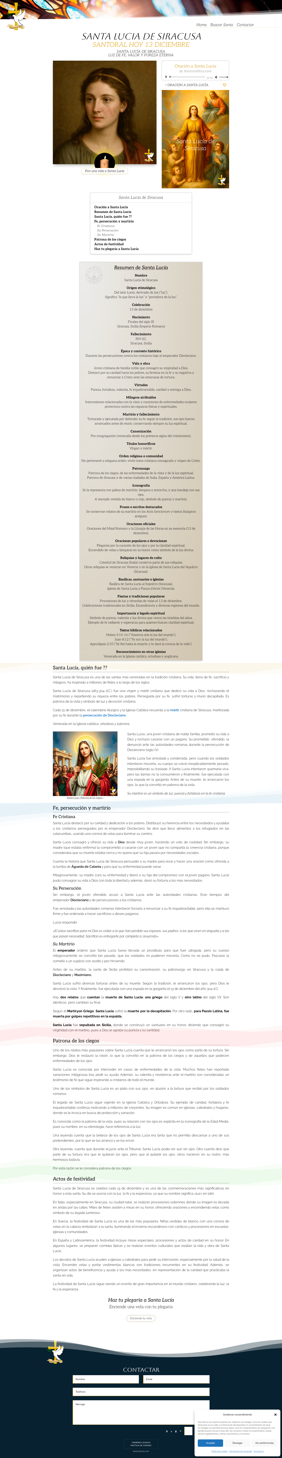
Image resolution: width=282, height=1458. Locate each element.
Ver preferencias (264, 1443)
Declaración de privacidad (240, 1451)
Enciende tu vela (141, 1318)
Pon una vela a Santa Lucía (104, 171)
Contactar (245, 25)
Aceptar (210, 1443)
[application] (195, 77)
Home (201, 25)
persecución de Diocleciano (104, 715)
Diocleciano (79, 900)
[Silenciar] (216, 77)
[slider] (222, 77)
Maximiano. (83, 975)
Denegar (237, 1443)
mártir (174, 710)
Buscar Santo (221, 25)
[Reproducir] (166, 76)
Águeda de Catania (86, 867)
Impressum (259, 1451)
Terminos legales (141, 1442)
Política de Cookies (141, 1445)
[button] (275, 1414)
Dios (121, 842)
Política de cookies (219, 1451)
